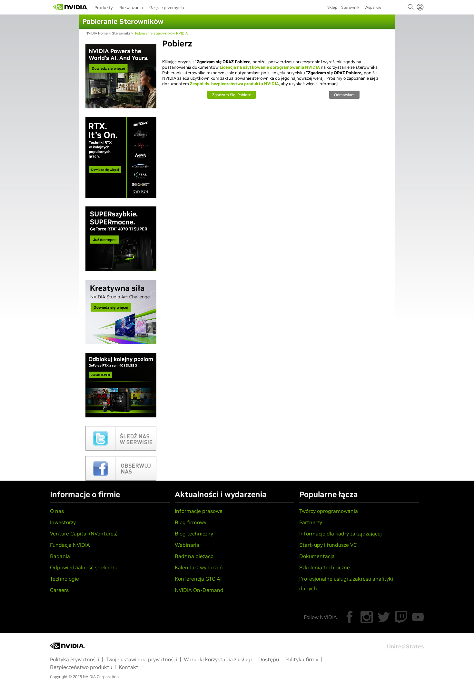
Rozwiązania (131, 7)
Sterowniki (350, 7)
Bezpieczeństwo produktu (81, 667)
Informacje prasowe (198, 511)
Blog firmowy (190, 522)
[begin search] (411, 7)
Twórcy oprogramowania (328, 511)
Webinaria (187, 545)
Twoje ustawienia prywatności (141, 659)
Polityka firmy (301, 659)
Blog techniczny (194, 533)
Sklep (332, 7)
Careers (59, 590)
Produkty (103, 7)
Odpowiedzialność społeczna (84, 567)
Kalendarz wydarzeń (199, 567)
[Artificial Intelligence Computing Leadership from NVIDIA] (70, 7)
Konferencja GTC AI (198, 578)
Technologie (64, 578)
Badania (60, 556)
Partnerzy (310, 522)
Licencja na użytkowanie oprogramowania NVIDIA (270, 67)
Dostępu (268, 659)
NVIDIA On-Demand (199, 590)
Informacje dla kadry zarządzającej (340, 533)
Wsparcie (372, 7)
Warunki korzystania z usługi (218, 659)
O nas (57, 511)
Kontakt (128, 667)
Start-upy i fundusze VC (328, 545)
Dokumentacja (317, 556)
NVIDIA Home (96, 33)
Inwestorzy (63, 522)
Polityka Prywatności (74, 659)
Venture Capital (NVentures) (84, 533)
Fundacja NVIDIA (70, 545)
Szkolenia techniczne (324, 567)
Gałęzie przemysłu (166, 7)
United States (405, 646)
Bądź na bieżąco (194, 556)
